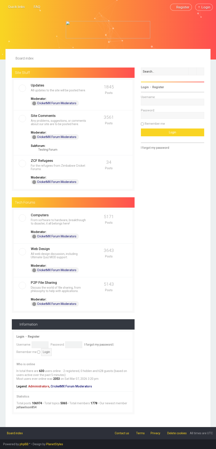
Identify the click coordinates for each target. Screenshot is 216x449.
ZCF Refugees (42, 160)
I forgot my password (98, 344)
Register (34, 336)
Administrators (38, 386)
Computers (40, 215)
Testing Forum (47, 149)
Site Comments (43, 116)
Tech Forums (25, 202)
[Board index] (108, 29)
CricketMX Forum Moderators (56, 103)
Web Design (40, 249)
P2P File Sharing (44, 282)
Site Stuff (22, 72)
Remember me (26, 352)
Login (20, 336)
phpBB (24, 444)
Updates (37, 85)
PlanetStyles (54, 444)
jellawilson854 (26, 407)
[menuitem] (35, 7)
